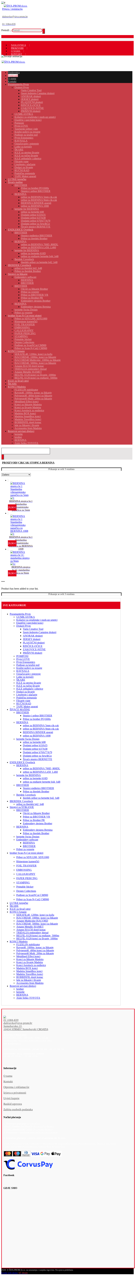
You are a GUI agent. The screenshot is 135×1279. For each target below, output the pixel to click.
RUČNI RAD (23, 703)
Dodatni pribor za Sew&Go (37, 755)
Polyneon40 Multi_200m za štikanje (35, 953)
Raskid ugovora (12, 1103)
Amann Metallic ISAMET (30, 926)
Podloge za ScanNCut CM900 (32, 895)
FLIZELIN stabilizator (28, 944)
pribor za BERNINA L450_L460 (40, 771)
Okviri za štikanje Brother (36, 813)
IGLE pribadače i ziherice (29, 688)
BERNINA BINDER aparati (38, 732)
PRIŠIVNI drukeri (32, 652)
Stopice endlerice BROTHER (38, 788)
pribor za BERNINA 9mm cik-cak (41, 728)
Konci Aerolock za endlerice (31, 965)
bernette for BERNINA (28, 775)
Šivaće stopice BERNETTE (37, 759)
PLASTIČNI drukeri (34, 642)
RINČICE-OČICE (32, 646)
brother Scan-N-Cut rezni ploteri (26, 853)
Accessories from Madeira (29, 983)
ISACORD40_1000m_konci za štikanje (37, 917)
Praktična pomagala (26, 697)
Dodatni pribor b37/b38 (35, 748)
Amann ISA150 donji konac (31, 929)
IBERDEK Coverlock (21, 801)
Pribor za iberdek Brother (36, 791)
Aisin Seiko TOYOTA (28, 997)
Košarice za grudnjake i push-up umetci (36, 620)
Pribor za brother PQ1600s (37, 719)
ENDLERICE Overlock (22, 762)
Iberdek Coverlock (26, 794)
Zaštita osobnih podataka (18, 1109)
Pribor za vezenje (25, 849)
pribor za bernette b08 (34, 742)
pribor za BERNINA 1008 (37, 735)
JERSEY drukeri (31, 639)
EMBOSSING (24, 869)
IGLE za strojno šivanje (28, 682)
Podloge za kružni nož (28, 665)
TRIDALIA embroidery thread (32, 932)
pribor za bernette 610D (35, 778)
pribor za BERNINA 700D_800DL (41, 768)
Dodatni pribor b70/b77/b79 (37, 752)
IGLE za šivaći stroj (20, 909)
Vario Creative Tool (33, 629)
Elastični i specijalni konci (29, 622)
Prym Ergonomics (25, 662)
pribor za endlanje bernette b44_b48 (41, 781)
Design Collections (26, 891)
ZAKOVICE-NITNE (34, 649)
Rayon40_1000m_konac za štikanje (35, 947)
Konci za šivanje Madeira (29, 962)
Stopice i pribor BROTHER (37, 715)
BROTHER (22, 712)
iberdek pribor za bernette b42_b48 (41, 798)
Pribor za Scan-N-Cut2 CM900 (32, 899)
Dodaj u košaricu (23, 496)
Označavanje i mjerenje (28, 674)
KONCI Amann (18, 911)
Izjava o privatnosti (14, 1092)
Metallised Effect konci (28, 956)
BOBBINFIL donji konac (29, 977)
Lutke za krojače (25, 676)
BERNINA (22, 722)
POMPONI (22, 656)
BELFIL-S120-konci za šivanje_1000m (37, 938)
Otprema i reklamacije (16, 1087)
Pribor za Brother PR (34, 820)
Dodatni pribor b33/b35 (35, 745)
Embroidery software (27, 839)
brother (20, 989)
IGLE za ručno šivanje (28, 685)
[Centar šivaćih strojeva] (15, 5)
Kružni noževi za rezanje (29, 668)
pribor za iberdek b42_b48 (30, 804)
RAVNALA (22, 671)
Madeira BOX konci (27, 968)
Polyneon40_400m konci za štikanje (35, 950)
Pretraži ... (6, 30)
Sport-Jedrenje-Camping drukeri (39, 632)
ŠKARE (20, 679)
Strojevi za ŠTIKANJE (22, 807)
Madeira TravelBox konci (29, 974)
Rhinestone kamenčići (27, 861)
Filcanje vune (23, 700)
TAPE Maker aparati (27, 706)
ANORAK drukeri (33, 635)
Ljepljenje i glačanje (26, 694)
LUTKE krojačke (19, 903)
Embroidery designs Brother (37, 823)
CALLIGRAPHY (25, 874)
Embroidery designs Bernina (38, 829)
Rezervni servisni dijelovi (23, 986)
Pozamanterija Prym (20, 614)
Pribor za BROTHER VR (36, 816)
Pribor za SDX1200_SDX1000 (32, 857)
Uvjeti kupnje (11, 1098)
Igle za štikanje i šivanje (28, 980)
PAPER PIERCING (27, 878)
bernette (20, 991)
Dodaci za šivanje (25, 691)
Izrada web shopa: (9, 1273)
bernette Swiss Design (27, 739)
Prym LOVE (23, 659)
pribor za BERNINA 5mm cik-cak (41, 725)
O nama (7, 1075)
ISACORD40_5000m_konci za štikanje (37, 923)
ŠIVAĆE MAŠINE (20, 709)
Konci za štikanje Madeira (29, 959)
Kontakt (8, 1081)
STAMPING (23, 882)
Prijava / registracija (12, 9)
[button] (61, 1020)
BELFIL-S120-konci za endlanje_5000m (37, 935)
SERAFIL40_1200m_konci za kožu (35, 914)
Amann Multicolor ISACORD (32, 920)
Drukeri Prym (23, 625)
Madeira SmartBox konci (29, 971)
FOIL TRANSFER (26, 865)
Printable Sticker (24, 886)
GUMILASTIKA (25, 617)
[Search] (43, 31)
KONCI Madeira (18, 941)
